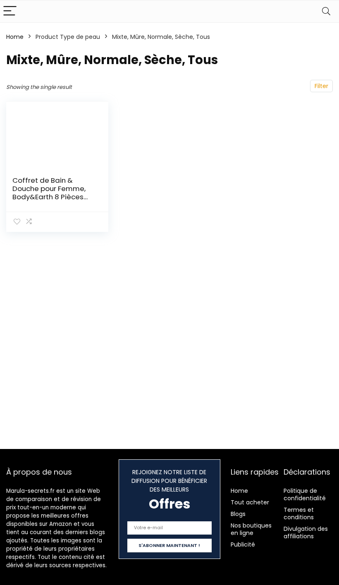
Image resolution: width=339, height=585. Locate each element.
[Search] (326, 11)
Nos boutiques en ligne (251, 529)
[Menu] (10, 11)
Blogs (238, 514)
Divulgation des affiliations (306, 532)
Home (15, 37)
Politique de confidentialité (305, 494)
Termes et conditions (299, 513)
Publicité (243, 544)
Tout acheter (250, 502)
